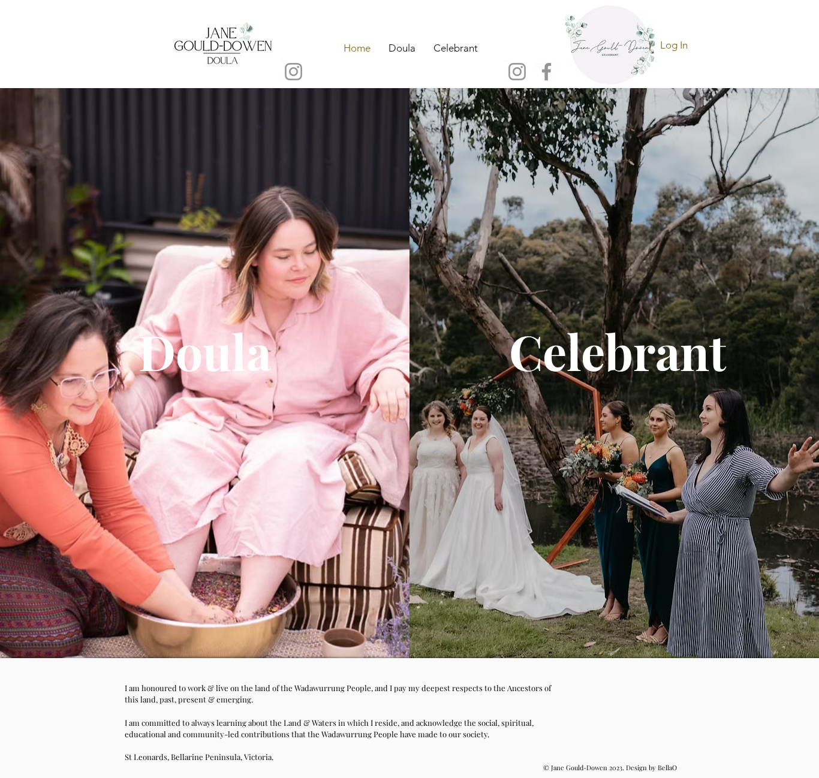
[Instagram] (293, 71)
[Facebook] (546, 71)
